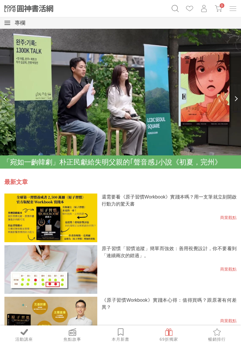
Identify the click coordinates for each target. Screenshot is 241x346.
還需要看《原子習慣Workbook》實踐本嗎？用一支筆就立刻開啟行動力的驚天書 (169, 200)
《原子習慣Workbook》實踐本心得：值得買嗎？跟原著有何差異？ (169, 304)
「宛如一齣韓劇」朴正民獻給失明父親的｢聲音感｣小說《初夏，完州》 (112, 162)
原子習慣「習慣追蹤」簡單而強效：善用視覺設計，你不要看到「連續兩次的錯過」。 (169, 252)
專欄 (19, 23)
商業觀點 (228, 217)
